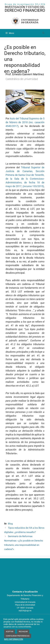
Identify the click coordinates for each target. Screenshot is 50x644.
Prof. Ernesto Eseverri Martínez (25, 74)
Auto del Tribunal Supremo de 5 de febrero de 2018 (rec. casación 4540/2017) (25, 122)
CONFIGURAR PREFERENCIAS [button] (17, 636)
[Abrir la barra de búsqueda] (43, 33)
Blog (10, 523)
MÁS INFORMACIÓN (13, 639)
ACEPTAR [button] (9, 631)
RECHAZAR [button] (23, 631)
